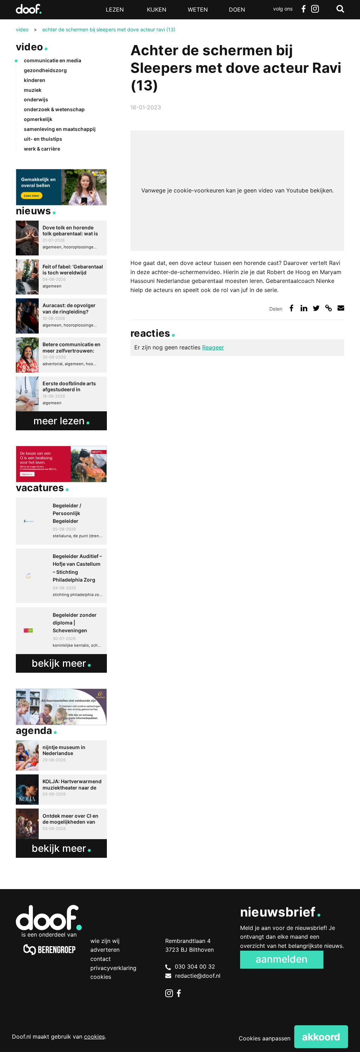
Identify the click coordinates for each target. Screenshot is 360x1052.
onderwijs (36, 99)
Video (29, 47)
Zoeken (340, 9)
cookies (94, 1036)
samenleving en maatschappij (60, 129)
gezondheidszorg (45, 70)
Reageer (213, 347)
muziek (32, 90)
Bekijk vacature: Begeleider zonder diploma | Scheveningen (61, 630)
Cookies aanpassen (264, 1038)
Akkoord (321, 1037)
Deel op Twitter (316, 308)
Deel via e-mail (341, 308)
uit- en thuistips (43, 139)
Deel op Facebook (291, 308)
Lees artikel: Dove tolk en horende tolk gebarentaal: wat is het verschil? (61, 238)
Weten (198, 9)
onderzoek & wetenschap (54, 109)
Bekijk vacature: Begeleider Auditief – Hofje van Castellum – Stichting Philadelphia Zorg (61, 576)
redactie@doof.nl (197, 975)
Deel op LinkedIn (304, 308)
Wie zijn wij (105, 940)
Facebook (304, 9)
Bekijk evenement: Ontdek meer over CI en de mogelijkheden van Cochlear (61, 824)
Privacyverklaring (113, 967)
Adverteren (105, 949)
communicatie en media (52, 60)
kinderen (34, 80)
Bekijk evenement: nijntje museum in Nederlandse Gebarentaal (61, 755)
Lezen (115, 9)
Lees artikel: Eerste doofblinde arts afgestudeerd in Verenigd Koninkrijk (61, 394)
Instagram (315, 9)
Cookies (100, 976)
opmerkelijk (38, 119)
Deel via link (328, 308)
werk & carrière (42, 149)
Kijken (156, 9)
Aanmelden (282, 959)
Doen (237, 9)
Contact (100, 958)
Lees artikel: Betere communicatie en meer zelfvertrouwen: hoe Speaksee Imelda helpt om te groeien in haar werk (61, 355)
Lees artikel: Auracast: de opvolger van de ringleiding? (61, 316)
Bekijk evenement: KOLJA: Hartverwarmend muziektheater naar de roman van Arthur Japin (61, 789)
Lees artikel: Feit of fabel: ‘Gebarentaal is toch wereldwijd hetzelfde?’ (61, 276)
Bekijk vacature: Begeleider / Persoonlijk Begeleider (61, 521)
